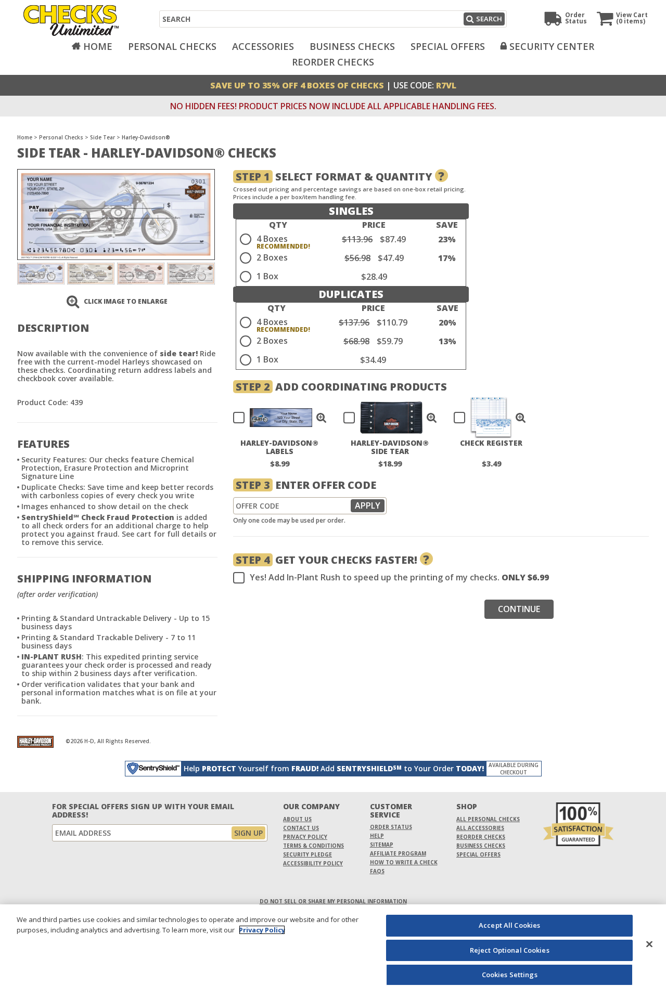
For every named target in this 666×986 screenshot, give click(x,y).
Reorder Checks (333, 62)
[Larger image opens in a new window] (116, 213)
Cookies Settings (509, 974)
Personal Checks (172, 46)
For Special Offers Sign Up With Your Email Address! (143, 810)
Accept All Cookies (509, 925)
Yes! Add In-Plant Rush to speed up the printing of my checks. (399, 577)
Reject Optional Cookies (509, 950)
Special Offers (448, 46)
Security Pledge (307, 854)
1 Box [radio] (267, 276)
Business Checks (352, 46)
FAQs (377, 871)
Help (377, 836)
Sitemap (381, 844)
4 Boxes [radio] (272, 238)
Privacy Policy (305, 837)
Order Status (391, 827)
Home (97, 46)
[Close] (649, 943)
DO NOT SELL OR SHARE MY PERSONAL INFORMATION (333, 901)
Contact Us (301, 828)
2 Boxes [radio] (272, 257)
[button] (321, 417)
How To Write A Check (404, 862)
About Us (297, 819)
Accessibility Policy (313, 863)
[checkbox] (275, 417)
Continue (519, 609)
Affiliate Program (398, 853)
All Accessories (480, 828)
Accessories (263, 46)
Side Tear (102, 137)
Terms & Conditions (313, 845)
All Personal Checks (488, 819)
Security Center (551, 46)
